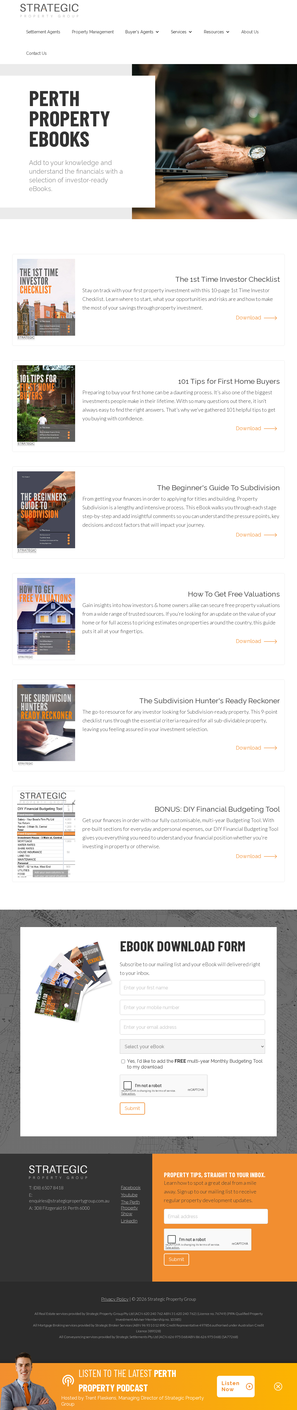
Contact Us (36, 53)
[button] (142, 32)
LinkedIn (129, 1221)
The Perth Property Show (130, 1208)
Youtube (129, 1195)
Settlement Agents (43, 32)
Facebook (131, 1187)
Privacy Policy (114, 1299)
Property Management (93, 32)
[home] (49, 10)
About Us (250, 32)
